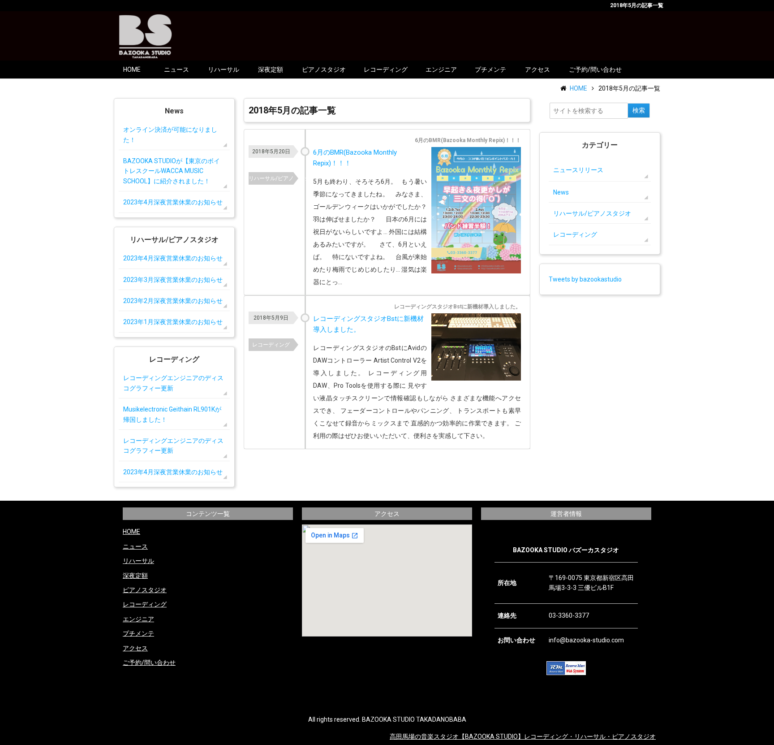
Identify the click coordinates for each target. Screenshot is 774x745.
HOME (132, 69)
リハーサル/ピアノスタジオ (271, 178)
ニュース (176, 69)
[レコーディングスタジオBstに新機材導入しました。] (476, 348)
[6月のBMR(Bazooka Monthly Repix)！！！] (476, 212)
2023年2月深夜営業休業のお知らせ (173, 300)
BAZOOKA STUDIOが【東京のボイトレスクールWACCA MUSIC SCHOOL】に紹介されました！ (171, 171)
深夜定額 (270, 69)
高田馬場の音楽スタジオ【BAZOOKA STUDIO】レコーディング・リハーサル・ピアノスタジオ (523, 736)
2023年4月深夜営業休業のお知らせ (173, 202)
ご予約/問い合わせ (595, 69)
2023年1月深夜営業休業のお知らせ (173, 321)
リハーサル (223, 69)
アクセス (537, 69)
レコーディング (386, 69)
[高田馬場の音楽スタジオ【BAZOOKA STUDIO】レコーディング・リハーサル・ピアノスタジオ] (145, 35)
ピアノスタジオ (324, 69)
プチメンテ (490, 69)
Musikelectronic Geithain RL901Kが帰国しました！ (172, 414)
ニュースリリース (578, 169)
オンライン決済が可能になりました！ (170, 134)
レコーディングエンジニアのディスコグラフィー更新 (173, 382)
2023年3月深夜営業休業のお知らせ (173, 279)
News (561, 192)
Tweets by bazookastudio (585, 279)
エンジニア (441, 69)
